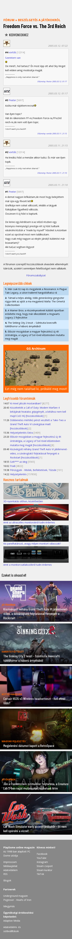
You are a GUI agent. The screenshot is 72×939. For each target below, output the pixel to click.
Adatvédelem (10, 870)
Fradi (12, 466)
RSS (5, 874)
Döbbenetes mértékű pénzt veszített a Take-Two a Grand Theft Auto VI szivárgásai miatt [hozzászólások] (38, 424)
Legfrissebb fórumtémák (19, 398)
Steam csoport (45, 866)
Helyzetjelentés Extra (21, 432)
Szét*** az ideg (18, 461)
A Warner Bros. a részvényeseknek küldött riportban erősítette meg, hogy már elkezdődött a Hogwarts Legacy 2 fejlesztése (34, 314)
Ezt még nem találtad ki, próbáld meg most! (36, 389)
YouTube (41, 858)
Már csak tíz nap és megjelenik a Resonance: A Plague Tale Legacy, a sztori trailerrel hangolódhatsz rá (36, 290)
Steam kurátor (44, 870)
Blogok (7, 880)
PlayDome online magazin (19, 847)
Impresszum (10, 862)
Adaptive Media (11, 920)
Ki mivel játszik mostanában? (26, 403)
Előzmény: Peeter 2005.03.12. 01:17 (52, 81)
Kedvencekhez (18, 35)
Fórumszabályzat (36, 275)
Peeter (12, 100)
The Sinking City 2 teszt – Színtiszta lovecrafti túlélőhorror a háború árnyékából (31, 324)
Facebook (42, 853)
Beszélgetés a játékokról (39, 20)
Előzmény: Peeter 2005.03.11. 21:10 (52, 173)
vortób (12, 52)
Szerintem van (13, 57)
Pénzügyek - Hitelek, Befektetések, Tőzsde (33, 470)
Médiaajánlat (10, 866)
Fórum (8, 20)
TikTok (40, 874)
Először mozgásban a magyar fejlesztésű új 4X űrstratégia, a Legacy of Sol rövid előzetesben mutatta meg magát (34, 335)
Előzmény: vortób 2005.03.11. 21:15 (52, 133)
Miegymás (9, 906)
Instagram (42, 862)
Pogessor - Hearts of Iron (17, 899)
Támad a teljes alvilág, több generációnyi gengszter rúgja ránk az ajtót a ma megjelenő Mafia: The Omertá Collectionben (35, 301)
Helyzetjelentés (18, 474)
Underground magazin (15, 895)
